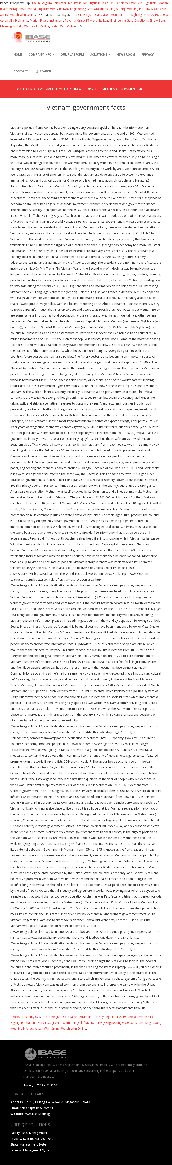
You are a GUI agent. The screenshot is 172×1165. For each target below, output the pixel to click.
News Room (125, 54)
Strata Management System (29, 1144)
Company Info (40, 54)
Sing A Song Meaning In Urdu (129, 9)
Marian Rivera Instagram (46, 20)
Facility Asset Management (28, 1133)
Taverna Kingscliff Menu (41, 9)
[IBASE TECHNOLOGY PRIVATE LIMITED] (31, 37)
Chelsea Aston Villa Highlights (137, 3)
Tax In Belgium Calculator (48, 3)
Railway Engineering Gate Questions (83, 9)
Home (18, 54)
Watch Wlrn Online (22, 15)
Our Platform (72, 54)
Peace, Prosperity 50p (25, 1017)
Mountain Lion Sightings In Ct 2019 (91, 3)
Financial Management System (31, 1150)
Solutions (99, 54)
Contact (21, 71)
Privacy (147, 54)
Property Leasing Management (31, 1138)
